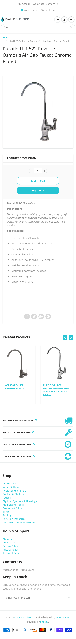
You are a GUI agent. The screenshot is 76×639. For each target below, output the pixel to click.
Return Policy (10, 546)
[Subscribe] (69, 597)
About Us (38, 3)
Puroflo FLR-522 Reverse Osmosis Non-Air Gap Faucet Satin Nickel (47, 390)
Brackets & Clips (12, 508)
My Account (24, 3)
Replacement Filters (14, 490)
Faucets (7, 497)
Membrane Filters (13, 504)
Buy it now (38, 190)
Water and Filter (22, 617)
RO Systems (10, 483)
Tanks (6, 511)
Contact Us (52, 3)
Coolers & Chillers (13, 494)
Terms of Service (12, 553)
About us (8, 539)
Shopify (44, 621)
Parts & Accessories (14, 518)
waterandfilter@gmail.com (39, 10)
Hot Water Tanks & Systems (19, 522)
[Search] (71, 27)
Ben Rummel (62, 617)
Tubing (7, 515)
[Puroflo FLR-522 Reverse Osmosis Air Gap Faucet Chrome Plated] (38, 111)
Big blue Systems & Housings (20, 501)
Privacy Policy (10, 549)
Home (6, 37)
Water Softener (12, 487)
